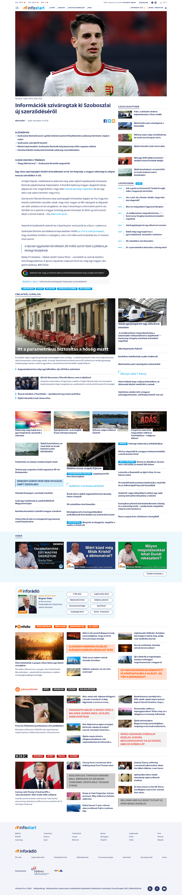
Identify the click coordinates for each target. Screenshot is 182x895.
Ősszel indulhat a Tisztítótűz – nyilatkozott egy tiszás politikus (49, 394)
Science (74, 756)
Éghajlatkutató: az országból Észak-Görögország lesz (67, 431)
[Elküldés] (113, 121)
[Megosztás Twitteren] (109, 121)
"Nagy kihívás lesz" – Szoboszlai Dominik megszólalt (43, 164)
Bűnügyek (104, 837)
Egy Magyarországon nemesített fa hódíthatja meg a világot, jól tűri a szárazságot (141, 673)
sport (40, 289)
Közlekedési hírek (60, 857)
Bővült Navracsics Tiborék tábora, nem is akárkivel (65, 378)
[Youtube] (164, 888)
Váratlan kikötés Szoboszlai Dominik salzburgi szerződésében (48, 150)
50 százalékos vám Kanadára (81, 504)
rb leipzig (50, 289)
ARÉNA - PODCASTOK (155, 8)
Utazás (72, 689)
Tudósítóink (76, 834)
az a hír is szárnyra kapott (91, 231)
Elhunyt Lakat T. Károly (133, 374)
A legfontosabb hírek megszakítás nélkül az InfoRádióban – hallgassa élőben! (143, 434)
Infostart (20, 121)
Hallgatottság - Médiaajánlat (45, 889)
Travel (61, 756)
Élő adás (78, 594)
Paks (90, 8)
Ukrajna (61, 8)
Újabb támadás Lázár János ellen (34, 398)
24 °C (164, 2)
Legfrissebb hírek (37, 857)
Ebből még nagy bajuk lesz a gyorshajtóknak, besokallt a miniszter (28, 433)
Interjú (74, 837)
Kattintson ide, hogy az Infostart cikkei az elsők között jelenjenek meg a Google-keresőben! (67, 273)
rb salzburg (85, 289)
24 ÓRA (139, 184)
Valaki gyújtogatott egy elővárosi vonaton (139, 326)
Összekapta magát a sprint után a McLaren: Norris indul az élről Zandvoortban (91, 713)
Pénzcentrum (44, 627)
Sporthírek (127, 857)
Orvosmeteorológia (105, 857)
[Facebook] (157, 888)
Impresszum (64, 889)
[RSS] (150, 888)
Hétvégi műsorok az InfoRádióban (145, 444)
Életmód (75, 840)
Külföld (18, 837)
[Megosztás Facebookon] (105, 121)
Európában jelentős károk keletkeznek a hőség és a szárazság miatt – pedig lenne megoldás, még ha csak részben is (141, 506)
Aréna (164, 857)
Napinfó (104, 840)
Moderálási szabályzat (101, 889)
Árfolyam (60, 627)
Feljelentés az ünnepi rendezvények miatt (36, 462)
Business (38, 756)
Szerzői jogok (117, 889)
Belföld (18, 834)
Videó (131, 840)
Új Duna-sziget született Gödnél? (104, 431)
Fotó (159, 834)
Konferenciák (77, 627)
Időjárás (160, 840)
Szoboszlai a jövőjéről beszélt (32, 143)
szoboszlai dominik (67, 289)
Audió (131, 837)
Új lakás (93, 627)
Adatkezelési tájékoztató (80, 889)
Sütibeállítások (135, 889)
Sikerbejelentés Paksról (130, 349)
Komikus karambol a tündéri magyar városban (38, 511)
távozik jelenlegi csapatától (78, 189)
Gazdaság (19, 840)
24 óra (52, 8)
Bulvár (103, 834)
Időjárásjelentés (83, 857)
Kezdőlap (26, 282)
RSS (126, 889)
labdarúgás (28, 289)
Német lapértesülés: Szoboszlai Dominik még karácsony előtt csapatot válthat (56, 147)
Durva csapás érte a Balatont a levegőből (138, 517)
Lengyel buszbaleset (76, 8)
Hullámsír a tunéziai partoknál (86, 486)
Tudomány (48, 834)
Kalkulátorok (87, 689)
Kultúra (46, 837)
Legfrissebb (133, 834)
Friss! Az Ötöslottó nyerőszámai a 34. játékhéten (39, 726)
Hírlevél (160, 837)
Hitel (46, 689)
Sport (35, 282)
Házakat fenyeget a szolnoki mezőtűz (34, 493)
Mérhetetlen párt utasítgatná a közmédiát (139, 364)
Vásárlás (59, 689)
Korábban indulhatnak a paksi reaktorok (138, 357)
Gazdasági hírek (146, 857)
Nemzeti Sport (59, 214)
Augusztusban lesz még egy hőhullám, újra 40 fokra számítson (49, 369)
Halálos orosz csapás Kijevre (84, 468)
